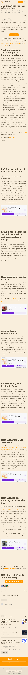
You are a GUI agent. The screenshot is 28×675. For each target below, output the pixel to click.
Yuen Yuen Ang (15, 298)
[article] (14, 624)
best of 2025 (4, 44)
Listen (25, 15)
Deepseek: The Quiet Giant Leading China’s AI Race (8, 639)
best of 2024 (10, 44)
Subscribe (20, 1)
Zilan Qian (8, 626)
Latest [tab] (6, 616)
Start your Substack (11, 671)
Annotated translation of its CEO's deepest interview (10, 643)
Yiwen (10, 646)
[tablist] (6, 600)
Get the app (19, 671)
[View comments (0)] (7, 19)
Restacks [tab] (10, 599)
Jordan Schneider (4, 14)
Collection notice (22, 668)
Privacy (14, 668)
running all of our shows (10, 568)
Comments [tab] (4, 599)
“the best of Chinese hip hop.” (10, 510)
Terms (17, 668)
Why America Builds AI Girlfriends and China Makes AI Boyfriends (10, 621)
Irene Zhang (5, 646)
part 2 (14, 137)
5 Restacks (16, 586)
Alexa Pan (8, 647)
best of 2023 (17, 44)
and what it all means (6, 624)
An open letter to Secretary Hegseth (9, 632)
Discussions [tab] (11, 616)
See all (3, 652)
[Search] (25, 616)
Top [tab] (2, 616)
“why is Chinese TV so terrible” (18, 508)
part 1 (10, 137)
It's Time (3, 631)
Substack (8, 673)
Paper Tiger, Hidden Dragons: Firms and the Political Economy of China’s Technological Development (14, 447)
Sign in (25, 1)
